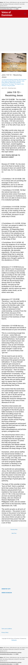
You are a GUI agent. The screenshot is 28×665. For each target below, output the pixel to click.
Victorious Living (5, 85)
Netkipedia (14, 640)
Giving (3, 82)
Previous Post (14, 529)
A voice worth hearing (7, 79)
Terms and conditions (7, 628)
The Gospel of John (19, 84)
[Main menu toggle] (25, 13)
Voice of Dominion (6, 14)
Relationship (13, 82)
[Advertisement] (14, 32)
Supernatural (5, 84)
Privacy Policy (5, 632)
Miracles (7, 82)
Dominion (19, 81)
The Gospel (11, 84)
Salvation (18, 82)
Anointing (15, 79)
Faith (23, 81)
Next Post (14, 533)
